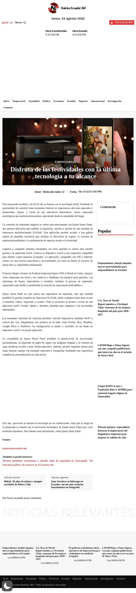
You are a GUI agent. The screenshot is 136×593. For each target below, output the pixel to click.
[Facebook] (107, 132)
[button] (7, 586)
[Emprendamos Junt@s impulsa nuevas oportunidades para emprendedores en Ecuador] (116, 165)
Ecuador (66, 495)
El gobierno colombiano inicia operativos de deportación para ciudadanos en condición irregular (84, 468)
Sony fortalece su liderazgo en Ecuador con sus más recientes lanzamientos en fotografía (67, 401)
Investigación (106, 495)
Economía (54, 495)
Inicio (5, 495)
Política (42, 495)
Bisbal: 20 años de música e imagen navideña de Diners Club (23, 400)
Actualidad (31, 495)
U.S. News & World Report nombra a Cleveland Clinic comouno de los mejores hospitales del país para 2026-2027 (114, 224)
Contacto (120, 495)
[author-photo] (4, 474)
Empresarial (65, 78)
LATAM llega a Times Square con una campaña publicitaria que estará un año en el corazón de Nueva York (118, 468)
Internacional (91, 495)
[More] (124, 132)
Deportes (77, 495)
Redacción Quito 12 (53, 108)
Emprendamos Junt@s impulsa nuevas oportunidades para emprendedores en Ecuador (114, 183)
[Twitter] (115, 132)
